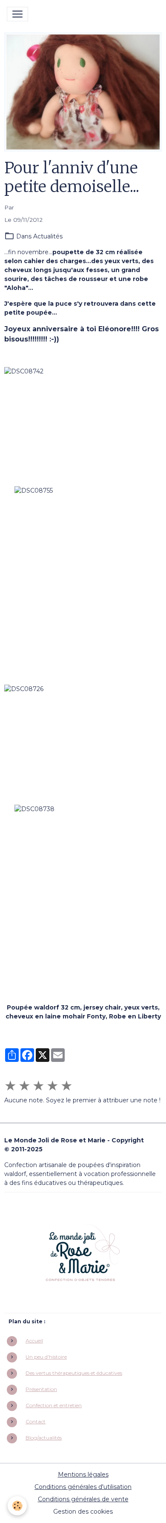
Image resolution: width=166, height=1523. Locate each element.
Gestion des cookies (83, 1511)
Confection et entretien (54, 1405)
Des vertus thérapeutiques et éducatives (74, 1373)
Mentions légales (83, 1474)
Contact (36, 1421)
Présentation (41, 1389)
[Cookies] (17, 1505)
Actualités (48, 236)
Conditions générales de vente (83, 1499)
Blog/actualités (44, 1437)
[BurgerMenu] (17, 14)
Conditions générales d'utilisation (83, 1487)
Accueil (34, 1340)
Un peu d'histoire (46, 1357)
